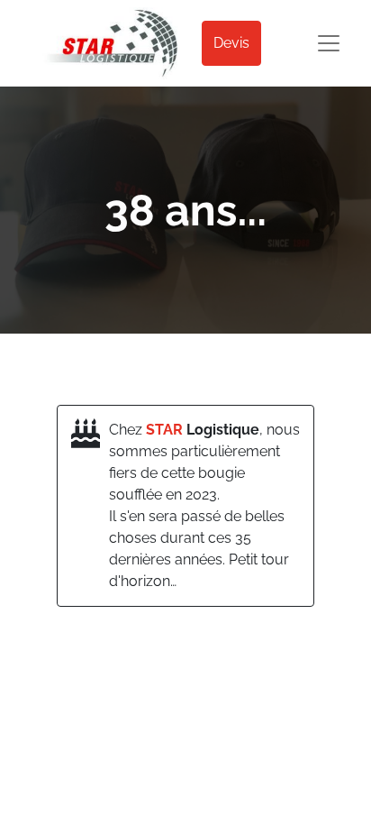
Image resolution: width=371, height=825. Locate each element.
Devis (231, 42)
